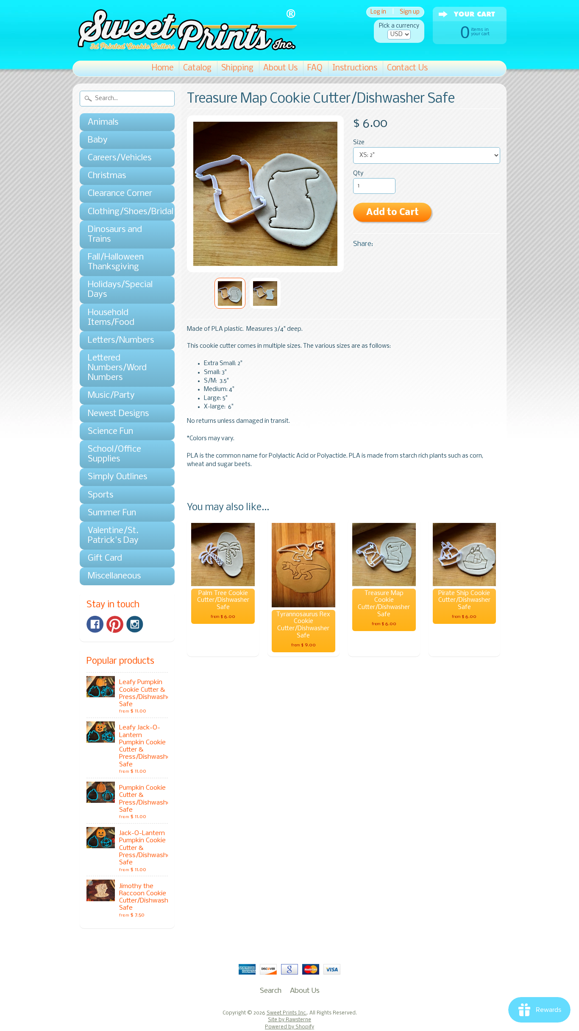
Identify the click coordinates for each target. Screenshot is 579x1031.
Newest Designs (118, 413)
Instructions (354, 68)
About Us (280, 68)
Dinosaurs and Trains (115, 234)
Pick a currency (399, 26)
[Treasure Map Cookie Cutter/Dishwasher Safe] (229, 293)
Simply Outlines (117, 476)
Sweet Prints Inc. (287, 1013)
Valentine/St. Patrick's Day (113, 535)
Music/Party (111, 395)
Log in (378, 12)
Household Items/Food (111, 317)
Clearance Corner (120, 193)
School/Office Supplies (114, 454)
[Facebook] (94, 624)
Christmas (107, 175)
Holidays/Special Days (120, 289)
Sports (100, 495)
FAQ (315, 68)
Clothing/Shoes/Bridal (123, 211)
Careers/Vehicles (119, 158)
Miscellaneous (114, 576)
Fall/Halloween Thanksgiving (116, 262)
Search (270, 991)
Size (359, 143)
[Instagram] (134, 624)
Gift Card (105, 558)
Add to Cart (392, 213)
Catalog (197, 68)
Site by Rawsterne (289, 1020)
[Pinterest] (114, 624)
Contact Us (407, 68)
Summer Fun (112, 513)
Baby (98, 140)
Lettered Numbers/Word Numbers (117, 368)
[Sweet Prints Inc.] (184, 49)
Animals (103, 122)
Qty (358, 173)
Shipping (237, 68)
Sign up (410, 12)
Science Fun (110, 431)
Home (162, 68)
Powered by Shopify (289, 1027)
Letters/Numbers (121, 340)
